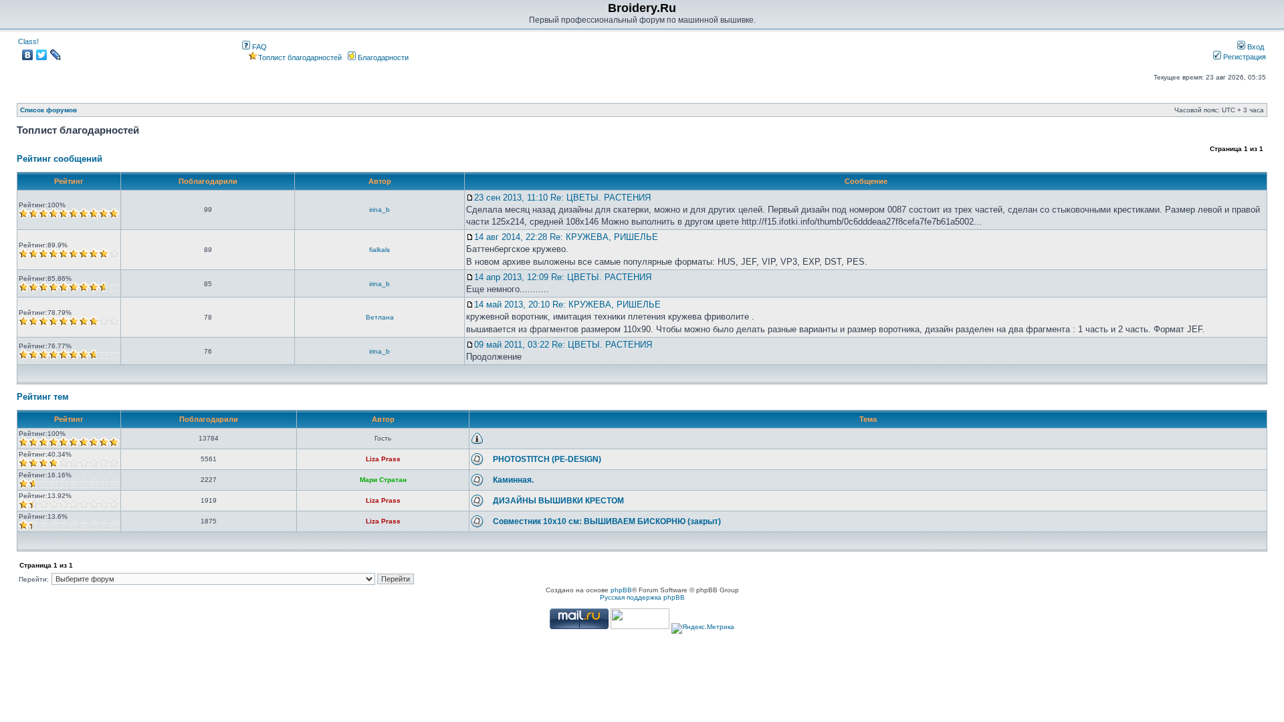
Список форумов (48, 110)
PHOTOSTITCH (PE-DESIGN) (547, 459)
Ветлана (380, 317)
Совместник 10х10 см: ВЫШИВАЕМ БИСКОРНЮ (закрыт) (607, 521)
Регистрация (1243, 57)
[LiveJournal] (56, 55)
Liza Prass (383, 459)
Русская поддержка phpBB (642, 597)
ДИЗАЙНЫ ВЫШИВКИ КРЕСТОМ (558, 500)
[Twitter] (42, 55)
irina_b (379, 209)
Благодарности (382, 57)
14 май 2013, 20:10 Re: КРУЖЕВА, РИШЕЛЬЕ (567, 304)
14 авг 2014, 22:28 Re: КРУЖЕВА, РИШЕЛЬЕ (566, 237)
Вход (1254, 47)
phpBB (621, 590)
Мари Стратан (383, 479)
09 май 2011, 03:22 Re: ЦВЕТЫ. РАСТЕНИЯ (563, 345)
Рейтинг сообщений (59, 159)
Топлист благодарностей (300, 57)
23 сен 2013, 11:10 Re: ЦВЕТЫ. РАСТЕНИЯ (562, 198)
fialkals (379, 249)
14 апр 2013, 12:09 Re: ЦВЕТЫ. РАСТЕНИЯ (562, 277)
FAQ (258, 47)
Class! (28, 41)
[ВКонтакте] (28, 55)
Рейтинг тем (43, 397)
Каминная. (513, 480)
